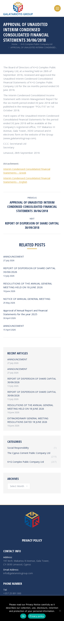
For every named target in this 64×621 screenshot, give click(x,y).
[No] (60, 610)
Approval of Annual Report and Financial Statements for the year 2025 (25, 312)
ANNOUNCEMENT (13, 256)
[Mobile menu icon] (57, 8)
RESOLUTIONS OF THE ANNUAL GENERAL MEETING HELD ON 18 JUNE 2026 (27, 285)
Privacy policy (37, 616)
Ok (23, 616)
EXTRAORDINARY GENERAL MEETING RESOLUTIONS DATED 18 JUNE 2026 (27, 420)
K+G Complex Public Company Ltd (36, 44)
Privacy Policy (32, 540)
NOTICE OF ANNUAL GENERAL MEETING (26, 298)
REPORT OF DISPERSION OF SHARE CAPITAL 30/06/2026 (29, 269)
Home (14, 44)
